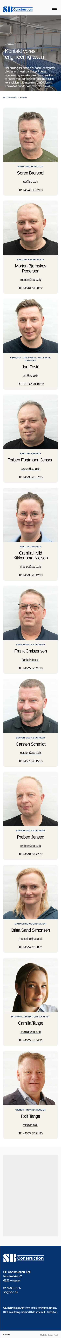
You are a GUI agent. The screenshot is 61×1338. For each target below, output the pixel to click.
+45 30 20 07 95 (32, 477)
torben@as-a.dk (30, 469)
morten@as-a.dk (30, 280)
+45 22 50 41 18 (32, 668)
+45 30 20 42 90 (32, 575)
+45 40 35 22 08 (32, 190)
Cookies (6, 1334)
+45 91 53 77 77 (32, 854)
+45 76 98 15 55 (32, 761)
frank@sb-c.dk (30, 660)
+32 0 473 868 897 (32, 384)
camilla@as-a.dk (30, 1032)
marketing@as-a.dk (30, 939)
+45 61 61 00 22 (32, 288)
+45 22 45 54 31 (32, 1040)
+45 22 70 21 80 (32, 1133)
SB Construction (9, 97)
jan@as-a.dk (30, 375)
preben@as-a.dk (30, 846)
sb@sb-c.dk (30, 181)
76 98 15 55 (14, 1288)
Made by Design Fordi (49, 1335)
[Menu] (54, 9)
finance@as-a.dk (30, 567)
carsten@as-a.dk (30, 753)
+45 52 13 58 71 (32, 947)
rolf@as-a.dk (30, 1125)
